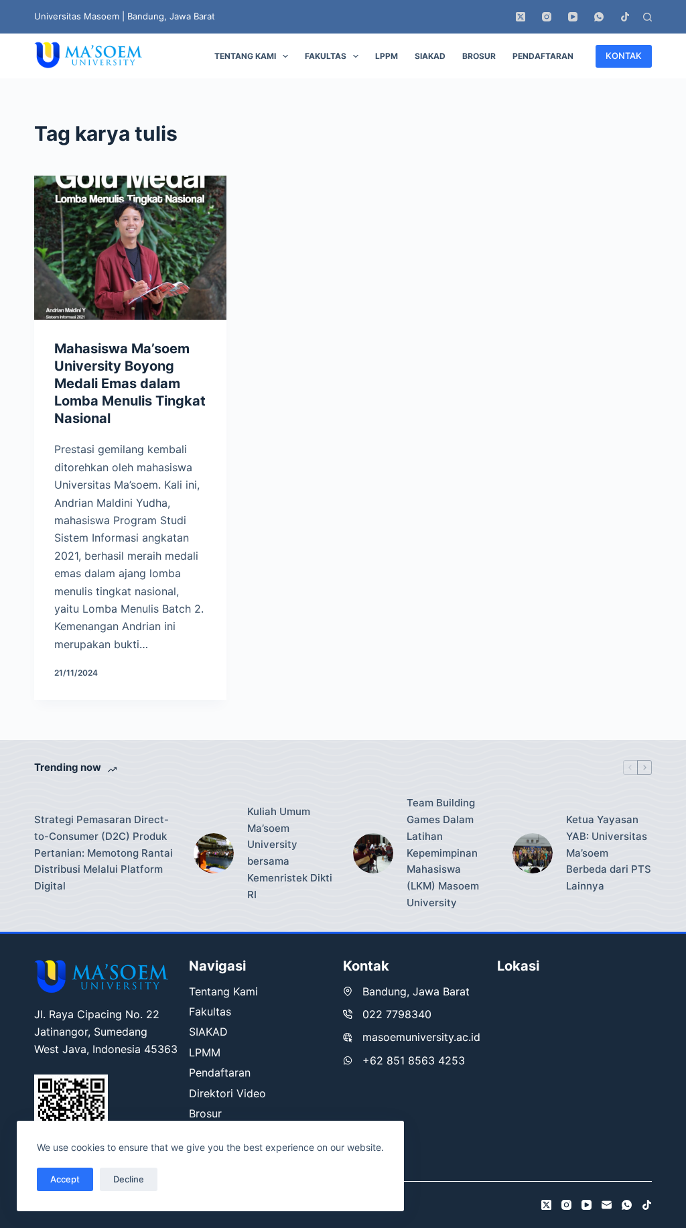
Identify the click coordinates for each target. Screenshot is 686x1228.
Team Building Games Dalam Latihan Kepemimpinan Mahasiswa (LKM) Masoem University (443, 852)
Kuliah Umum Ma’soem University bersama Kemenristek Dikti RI (289, 853)
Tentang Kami (245, 56)
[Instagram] (546, 16)
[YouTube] (572, 16)
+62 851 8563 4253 (413, 1060)
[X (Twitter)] (520, 16)
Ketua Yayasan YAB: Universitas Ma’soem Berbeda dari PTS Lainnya (608, 852)
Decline (128, 1179)
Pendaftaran (542, 56)
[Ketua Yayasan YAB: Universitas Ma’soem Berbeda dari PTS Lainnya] (532, 853)
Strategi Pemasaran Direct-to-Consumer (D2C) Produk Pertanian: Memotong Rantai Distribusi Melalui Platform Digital (103, 852)
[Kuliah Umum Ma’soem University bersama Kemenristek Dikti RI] (214, 853)
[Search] (647, 17)
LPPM (386, 56)
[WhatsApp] (599, 16)
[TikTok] (625, 16)
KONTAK (624, 55)
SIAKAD (430, 56)
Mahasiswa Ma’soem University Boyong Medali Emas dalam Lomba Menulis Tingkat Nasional (130, 383)
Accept (65, 1179)
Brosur (479, 56)
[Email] (607, 1205)
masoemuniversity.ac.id (421, 1037)
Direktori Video (227, 1093)
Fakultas (325, 56)
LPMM (204, 1052)
